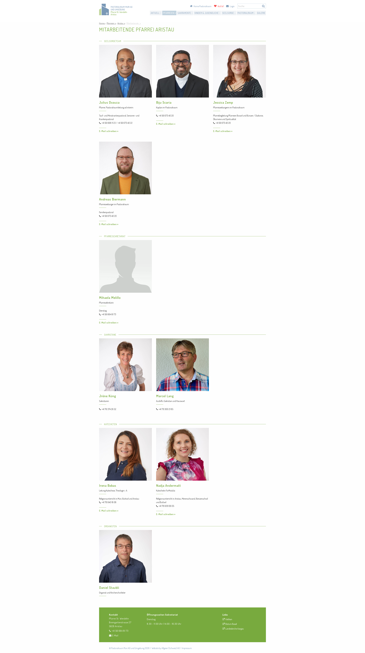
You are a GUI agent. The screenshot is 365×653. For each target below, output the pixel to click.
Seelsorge (228, 13)
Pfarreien (169, 13)
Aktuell (155, 13)
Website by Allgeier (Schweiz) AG (166, 648)
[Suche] (263, 6)
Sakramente (185, 13)
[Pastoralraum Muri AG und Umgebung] (115, 9)
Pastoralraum (246, 13)
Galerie (261, 13)
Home (102, 23)
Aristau (120, 23)
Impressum (187, 648)
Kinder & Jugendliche (207, 13)
